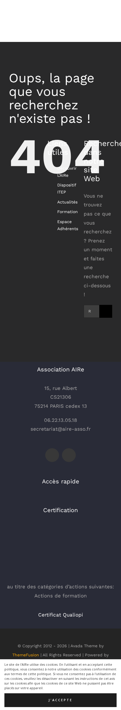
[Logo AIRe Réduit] (23, 8)
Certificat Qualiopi (60, 615)
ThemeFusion (25, 655)
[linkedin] (69, 455)
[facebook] (52, 455)
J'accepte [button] (60, 700)
